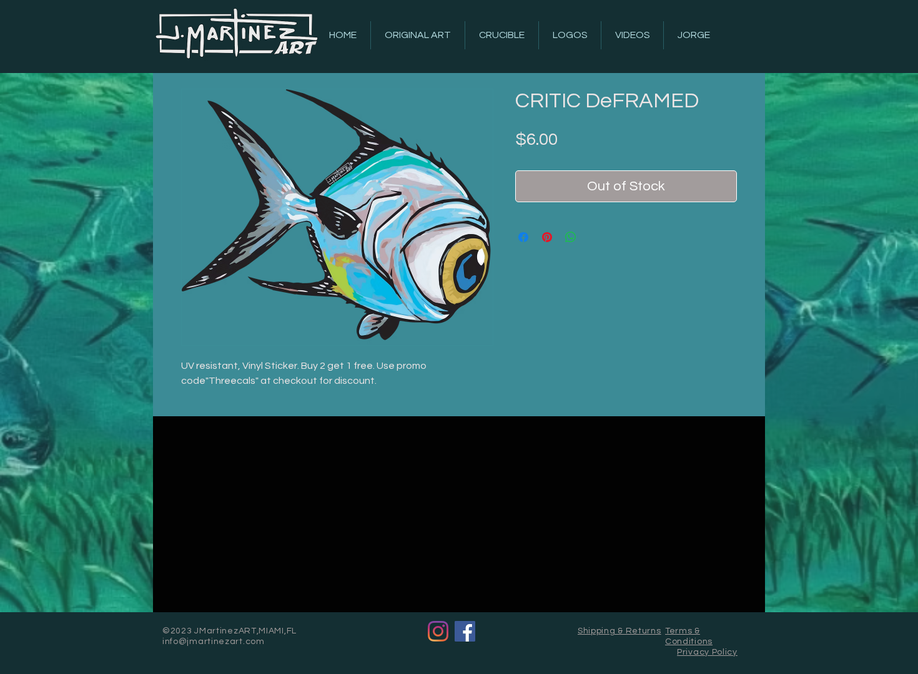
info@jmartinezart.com (213, 641)
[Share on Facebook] (523, 237)
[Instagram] (438, 631)
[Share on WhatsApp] (570, 237)
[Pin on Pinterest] (547, 237)
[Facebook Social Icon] (465, 631)
